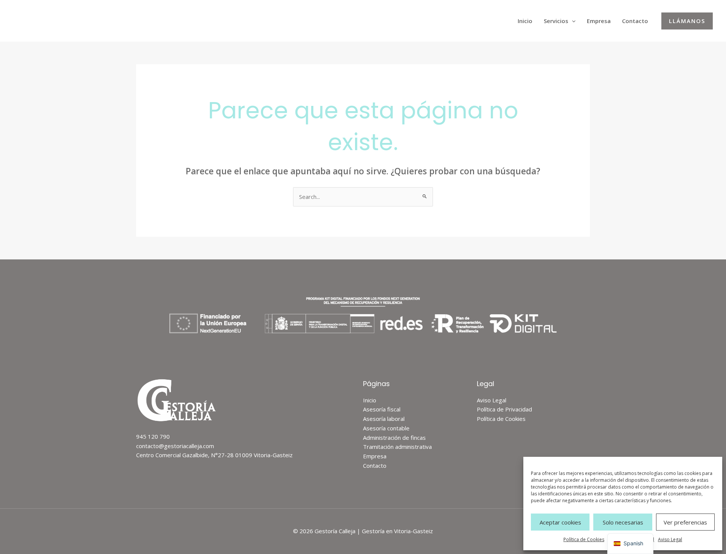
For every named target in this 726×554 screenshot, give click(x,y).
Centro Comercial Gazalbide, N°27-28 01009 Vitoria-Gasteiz (214, 455)
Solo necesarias (623, 522)
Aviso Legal (670, 539)
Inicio (525, 21)
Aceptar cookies (560, 522)
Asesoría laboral (384, 418)
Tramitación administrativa (397, 446)
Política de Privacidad (504, 409)
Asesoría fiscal (381, 409)
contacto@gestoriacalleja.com (175, 446)
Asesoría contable (386, 428)
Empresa (599, 21)
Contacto (635, 21)
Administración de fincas (394, 437)
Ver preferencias (685, 522)
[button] (572, 21)
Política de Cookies (583, 539)
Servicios (556, 21)
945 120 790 (153, 436)
